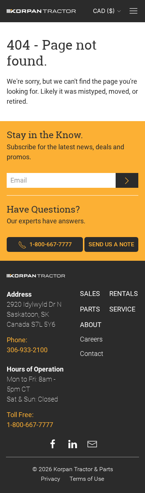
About (91, 325)
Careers (91, 339)
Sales (90, 293)
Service (122, 309)
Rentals (123, 293)
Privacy (50, 478)
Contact (91, 353)
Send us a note (111, 244)
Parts (90, 309)
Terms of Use (87, 478)
